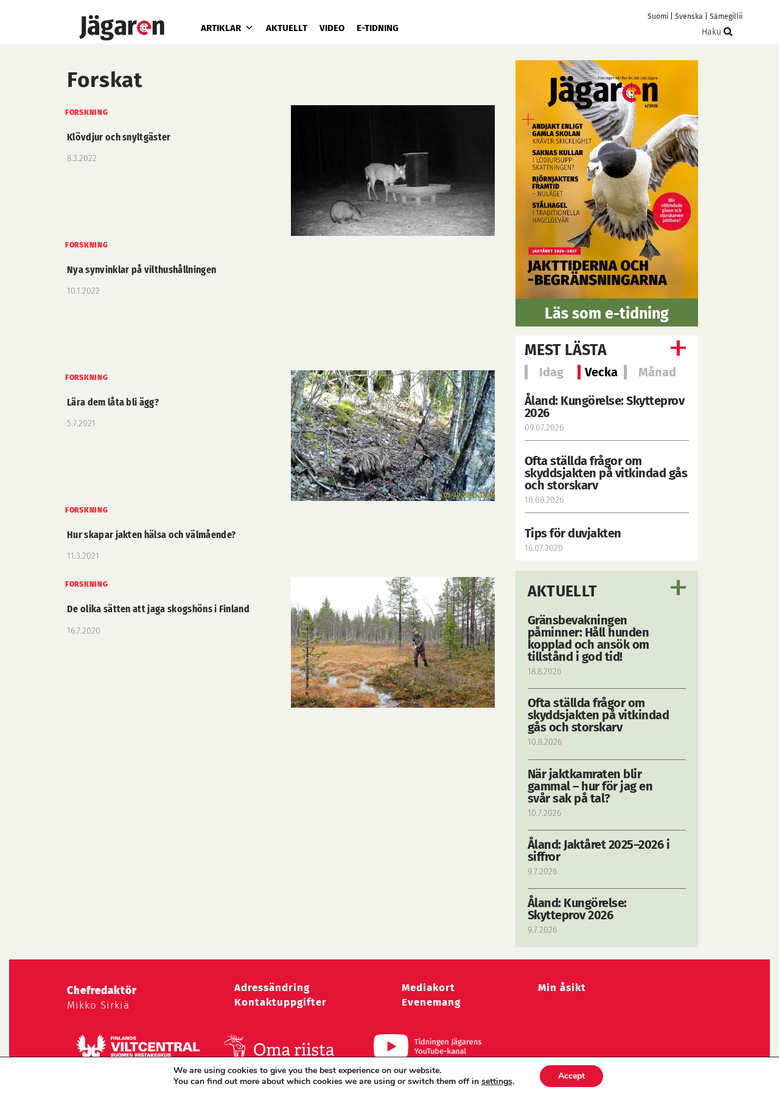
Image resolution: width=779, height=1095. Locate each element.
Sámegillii (726, 16)
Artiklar (221, 27)
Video (332, 27)
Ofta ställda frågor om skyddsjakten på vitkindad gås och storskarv (606, 473)
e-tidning (378, 27)
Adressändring (272, 987)
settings (496, 1081)
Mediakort (428, 987)
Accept (571, 1076)
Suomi (658, 16)
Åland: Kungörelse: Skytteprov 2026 (605, 406)
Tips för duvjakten (573, 533)
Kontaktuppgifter (280, 1002)
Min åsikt (562, 987)
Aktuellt (286, 27)
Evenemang (431, 1002)
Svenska (689, 16)
